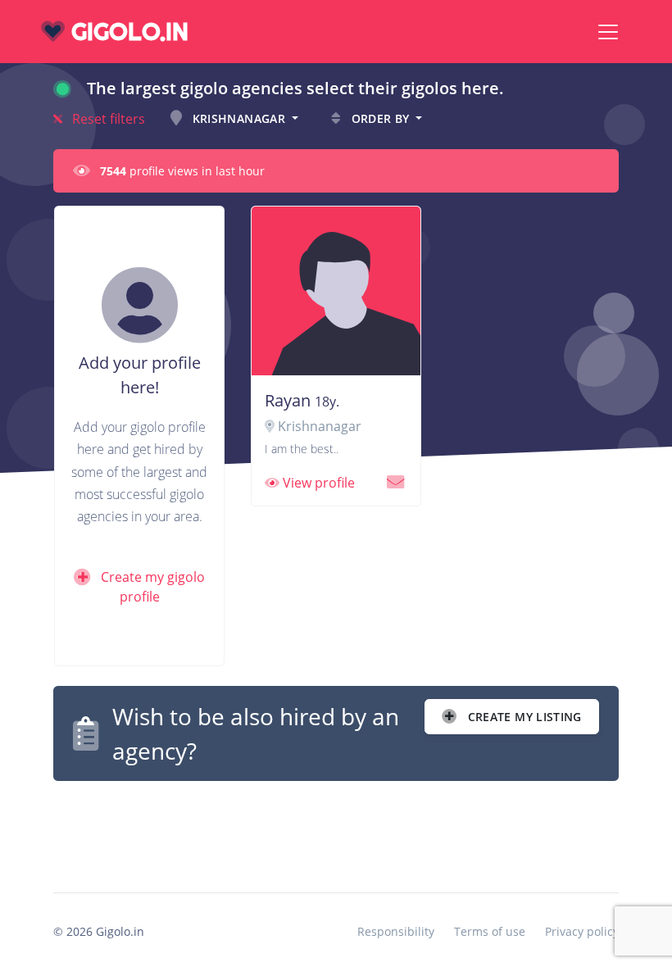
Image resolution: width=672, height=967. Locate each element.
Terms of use (489, 931)
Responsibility (395, 931)
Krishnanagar (238, 118)
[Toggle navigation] (608, 32)
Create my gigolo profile (151, 587)
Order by (380, 118)
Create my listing (523, 716)
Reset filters (107, 119)
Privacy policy (582, 931)
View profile (317, 483)
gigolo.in (126, 31)
